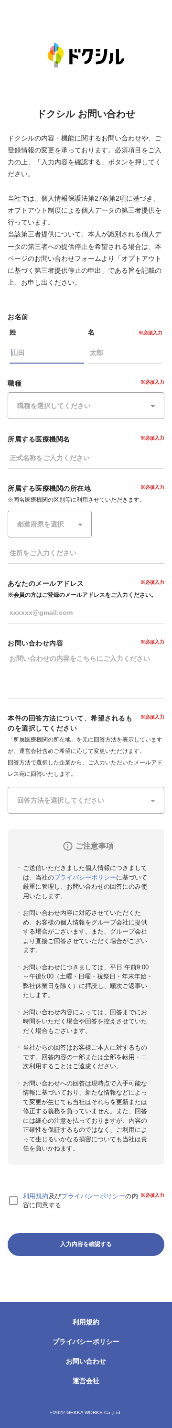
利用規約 (36, 1196)
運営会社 (86, 1381)
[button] (86, 405)
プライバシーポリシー (85, 877)
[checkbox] (13, 1200)
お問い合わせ (86, 1361)
